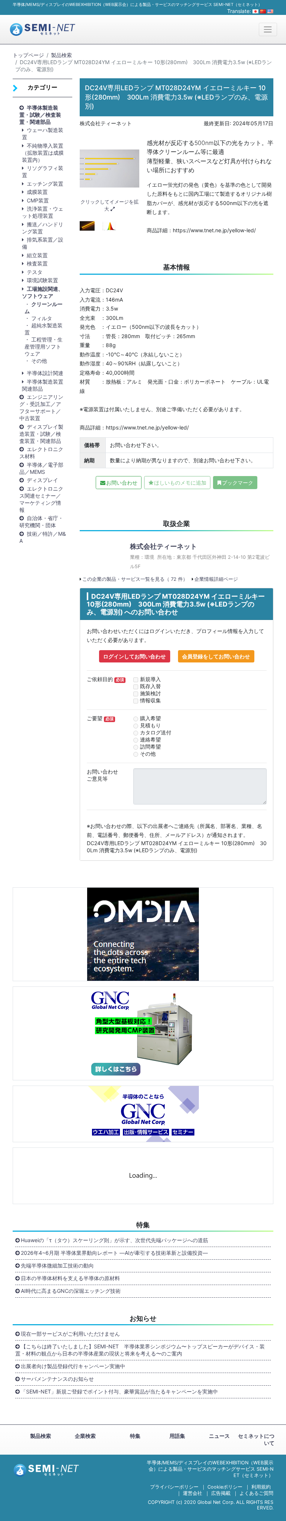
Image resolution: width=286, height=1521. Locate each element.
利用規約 (261, 1487)
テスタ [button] (34, 272)
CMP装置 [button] (38, 200)
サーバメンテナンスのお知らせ (57, 1379)
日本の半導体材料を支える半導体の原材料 (70, 1278)
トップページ (28, 55)
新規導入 (150, 679)
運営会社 (192, 1493)
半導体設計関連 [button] (45, 373)
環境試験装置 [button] (42, 280)
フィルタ (41, 318)
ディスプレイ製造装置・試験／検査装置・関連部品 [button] (41, 433)
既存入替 (150, 686)
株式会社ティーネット (163, 546)
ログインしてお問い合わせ (134, 656)
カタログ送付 (155, 732)
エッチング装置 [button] (45, 183)
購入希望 (150, 718)
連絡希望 (150, 739)
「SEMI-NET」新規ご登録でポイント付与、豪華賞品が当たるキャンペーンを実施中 (119, 1391)
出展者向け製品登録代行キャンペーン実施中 (73, 1366)
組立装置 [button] (37, 255)
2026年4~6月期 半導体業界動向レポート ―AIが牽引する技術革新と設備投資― (114, 1253)
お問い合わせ (121, 482)
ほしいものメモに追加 (180, 482)
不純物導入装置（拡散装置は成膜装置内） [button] (43, 152)
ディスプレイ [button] (42, 480)
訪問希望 (150, 746)
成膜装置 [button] (37, 192)
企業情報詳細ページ (216, 579)
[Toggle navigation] (268, 29)
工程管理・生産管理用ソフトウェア (44, 346)
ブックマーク (237, 482)
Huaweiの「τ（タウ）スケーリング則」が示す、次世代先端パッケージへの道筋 (114, 1240)
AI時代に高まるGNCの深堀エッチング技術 (71, 1291)
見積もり (150, 725)
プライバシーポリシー (174, 1487)
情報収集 (150, 700)
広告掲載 (221, 1493)
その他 (39, 361)
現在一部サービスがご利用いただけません (70, 1334)
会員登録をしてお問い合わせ (216, 656)
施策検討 (150, 693)
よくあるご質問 (256, 1493)
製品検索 (61, 55)
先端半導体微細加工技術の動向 (57, 1265)
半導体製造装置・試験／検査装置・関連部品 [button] (40, 114)
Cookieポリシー (224, 1487)
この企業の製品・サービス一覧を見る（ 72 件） (135, 579)
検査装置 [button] (37, 263)
